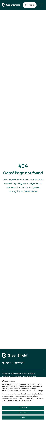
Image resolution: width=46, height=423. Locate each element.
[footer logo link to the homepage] (15, 356)
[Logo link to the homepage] (11, 5)
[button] (30, 5)
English (8, 363)
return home (30, 191)
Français (20, 363)
